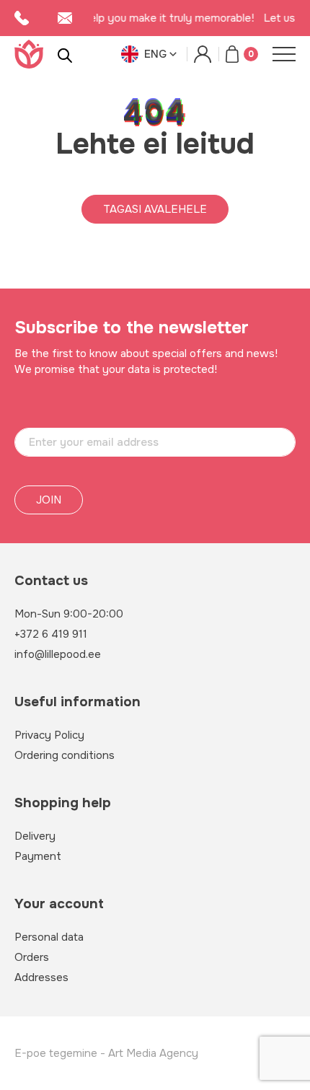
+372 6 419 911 (50, 634)
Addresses (41, 977)
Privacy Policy (49, 735)
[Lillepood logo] (28, 54)
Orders (31, 957)
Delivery (35, 836)
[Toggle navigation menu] (284, 54)
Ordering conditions (64, 755)
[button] (150, 54)
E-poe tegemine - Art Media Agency (106, 1053)
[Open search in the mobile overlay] (65, 54)
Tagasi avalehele (155, 209)
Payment (37, 856)
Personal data (49, 937)
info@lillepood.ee (57, 654)
